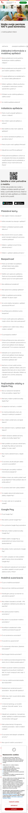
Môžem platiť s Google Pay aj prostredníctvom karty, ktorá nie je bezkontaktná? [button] (12, 542)
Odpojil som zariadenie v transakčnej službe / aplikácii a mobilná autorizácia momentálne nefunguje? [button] (13, 717)
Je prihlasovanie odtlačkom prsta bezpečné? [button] (12, 313)
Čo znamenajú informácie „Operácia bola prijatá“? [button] (13, 649)
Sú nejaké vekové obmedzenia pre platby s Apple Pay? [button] (12, 495)
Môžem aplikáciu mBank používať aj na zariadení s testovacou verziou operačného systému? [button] (13, 87)
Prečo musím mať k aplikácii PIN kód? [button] (13, 145)
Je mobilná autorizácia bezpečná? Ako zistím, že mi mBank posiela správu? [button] (14, 662)
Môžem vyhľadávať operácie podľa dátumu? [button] (12, 229)
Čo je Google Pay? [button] (7, 515)
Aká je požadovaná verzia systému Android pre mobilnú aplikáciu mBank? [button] (12, 61)
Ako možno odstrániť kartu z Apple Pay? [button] (12, 456)
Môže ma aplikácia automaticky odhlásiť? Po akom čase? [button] (11, 297)
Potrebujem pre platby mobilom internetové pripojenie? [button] (12, 472)
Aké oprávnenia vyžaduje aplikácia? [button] (13, 290)
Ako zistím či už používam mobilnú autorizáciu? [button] (12, 622)
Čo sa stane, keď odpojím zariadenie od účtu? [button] (13, 737)
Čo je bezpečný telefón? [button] (9, 335)
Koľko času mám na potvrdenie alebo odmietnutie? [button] (13, 698)
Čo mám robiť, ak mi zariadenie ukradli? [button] (11, 503)
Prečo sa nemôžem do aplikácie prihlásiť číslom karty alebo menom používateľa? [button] (12, 267)
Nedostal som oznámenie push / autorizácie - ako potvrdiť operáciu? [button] (13, 690)
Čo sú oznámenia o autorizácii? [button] (11, 636)
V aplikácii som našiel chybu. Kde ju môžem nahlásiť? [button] (13, 329)
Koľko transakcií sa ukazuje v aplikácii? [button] (14, 222)
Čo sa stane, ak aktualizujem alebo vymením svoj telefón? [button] (12, 464)
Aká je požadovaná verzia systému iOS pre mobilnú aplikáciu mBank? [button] (14, 70)
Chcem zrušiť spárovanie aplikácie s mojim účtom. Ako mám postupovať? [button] (13, 321)
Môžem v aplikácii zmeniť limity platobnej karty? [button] (11, 247)
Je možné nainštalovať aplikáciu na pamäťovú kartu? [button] (13, 139)
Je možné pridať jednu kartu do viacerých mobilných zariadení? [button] (12, 414)
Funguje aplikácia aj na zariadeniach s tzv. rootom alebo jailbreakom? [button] (13, 78)
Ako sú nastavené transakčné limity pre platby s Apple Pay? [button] (11, 393)
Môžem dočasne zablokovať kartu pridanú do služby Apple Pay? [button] (12, 438)
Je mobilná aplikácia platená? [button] (11, 103)
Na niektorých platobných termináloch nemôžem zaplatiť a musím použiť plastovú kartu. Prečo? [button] (14, 570)
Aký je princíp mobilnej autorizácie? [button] (13, 589)
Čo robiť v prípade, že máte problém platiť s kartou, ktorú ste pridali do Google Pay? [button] (13, 560)
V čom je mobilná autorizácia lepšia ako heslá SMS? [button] (13, 682)
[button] (2, 2)
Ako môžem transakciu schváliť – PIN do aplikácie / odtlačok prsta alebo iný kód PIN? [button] (13, 605)
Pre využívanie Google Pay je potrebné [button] (14, 526)
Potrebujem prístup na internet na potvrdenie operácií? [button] (12, 596)
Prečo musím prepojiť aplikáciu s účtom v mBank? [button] (12, 115)
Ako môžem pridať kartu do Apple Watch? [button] (12, 422)
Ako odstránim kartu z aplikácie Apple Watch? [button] (13, 430)
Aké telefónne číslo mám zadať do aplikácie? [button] (12, 131)
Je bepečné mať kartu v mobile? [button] (12, 407)
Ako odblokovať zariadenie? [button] (10, 285)
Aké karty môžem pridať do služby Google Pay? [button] (12, 533)
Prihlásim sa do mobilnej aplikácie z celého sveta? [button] (13, 96)
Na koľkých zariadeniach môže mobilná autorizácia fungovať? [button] (11, 630)
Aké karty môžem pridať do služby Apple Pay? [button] (12, 401)
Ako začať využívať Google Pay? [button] (11, 520)
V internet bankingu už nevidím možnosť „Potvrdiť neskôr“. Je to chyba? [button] (12, 707)
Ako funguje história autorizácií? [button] (12, 655)
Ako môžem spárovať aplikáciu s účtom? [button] (12, 123)
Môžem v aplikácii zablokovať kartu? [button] (13, 254)
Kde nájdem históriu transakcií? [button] (11, 217)
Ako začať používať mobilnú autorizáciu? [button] (10, 614)
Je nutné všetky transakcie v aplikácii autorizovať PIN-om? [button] (13, 305)
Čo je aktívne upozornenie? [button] (10, 642)
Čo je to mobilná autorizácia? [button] (11, 583)
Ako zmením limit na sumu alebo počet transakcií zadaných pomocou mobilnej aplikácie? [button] (13, 238)
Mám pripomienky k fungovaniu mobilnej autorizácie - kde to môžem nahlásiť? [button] (13, 728)
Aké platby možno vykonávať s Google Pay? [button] (14, 551)
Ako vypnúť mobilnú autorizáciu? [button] (12, 743)
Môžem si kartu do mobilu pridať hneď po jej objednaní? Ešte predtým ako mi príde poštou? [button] (14, 481)
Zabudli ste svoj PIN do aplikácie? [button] (12, 151)
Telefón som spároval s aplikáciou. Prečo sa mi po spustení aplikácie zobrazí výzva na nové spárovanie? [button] (12, 277)
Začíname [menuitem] (5, 46)
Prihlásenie (23, 2)
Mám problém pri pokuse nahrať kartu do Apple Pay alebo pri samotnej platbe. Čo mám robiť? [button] (14, 447)
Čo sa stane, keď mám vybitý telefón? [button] (13, 488)
